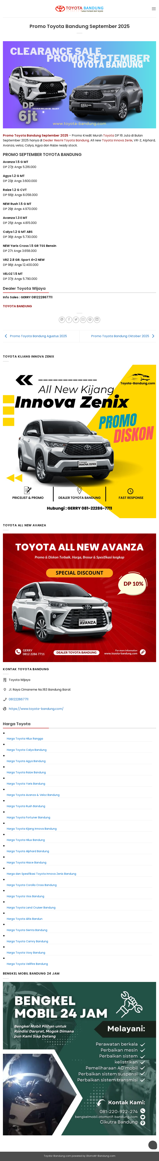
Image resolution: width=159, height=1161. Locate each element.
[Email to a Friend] (83, 320)
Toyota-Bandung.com (57, 1156)
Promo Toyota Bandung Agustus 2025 (38, 336)
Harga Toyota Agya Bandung (26, 761)
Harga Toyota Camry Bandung (27, 941)
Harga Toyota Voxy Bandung (26, 953)
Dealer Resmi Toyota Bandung (66, 140)
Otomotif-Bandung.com (100, 1156)
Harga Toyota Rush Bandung (26, 806)
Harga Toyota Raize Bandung (26, 772)
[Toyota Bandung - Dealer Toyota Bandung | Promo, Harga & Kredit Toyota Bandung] (79, 8)
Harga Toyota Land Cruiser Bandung (31, 907)
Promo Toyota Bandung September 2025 (35, 135)
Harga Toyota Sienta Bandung (27, 930)
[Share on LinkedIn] (97, 320)
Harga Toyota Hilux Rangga (25, 739)
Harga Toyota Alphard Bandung (28, 851)
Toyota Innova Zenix (117, 140)
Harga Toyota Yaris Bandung (26, 784)
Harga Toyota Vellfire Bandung (27, 964)
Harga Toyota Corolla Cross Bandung (32, 885)
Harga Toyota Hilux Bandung (26, 840)
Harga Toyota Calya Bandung (27, 750)
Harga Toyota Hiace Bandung (26, 862)
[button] (153, 8)
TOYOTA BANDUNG (17, 306)
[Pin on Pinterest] (90, 320)
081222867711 (19, 699)
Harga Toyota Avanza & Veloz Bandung (33, 795)
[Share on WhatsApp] (62, 320)
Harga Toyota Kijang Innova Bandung (32, 829)
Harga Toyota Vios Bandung (25, 896)
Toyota (108, 135)
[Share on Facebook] (69, 320)
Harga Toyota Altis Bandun (24, 919)
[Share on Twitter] (76, 320)
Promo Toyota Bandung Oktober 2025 (120, 336)
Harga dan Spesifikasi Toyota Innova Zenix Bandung (41, 874)
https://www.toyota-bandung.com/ (36, 709)
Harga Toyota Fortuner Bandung (28, 817)
